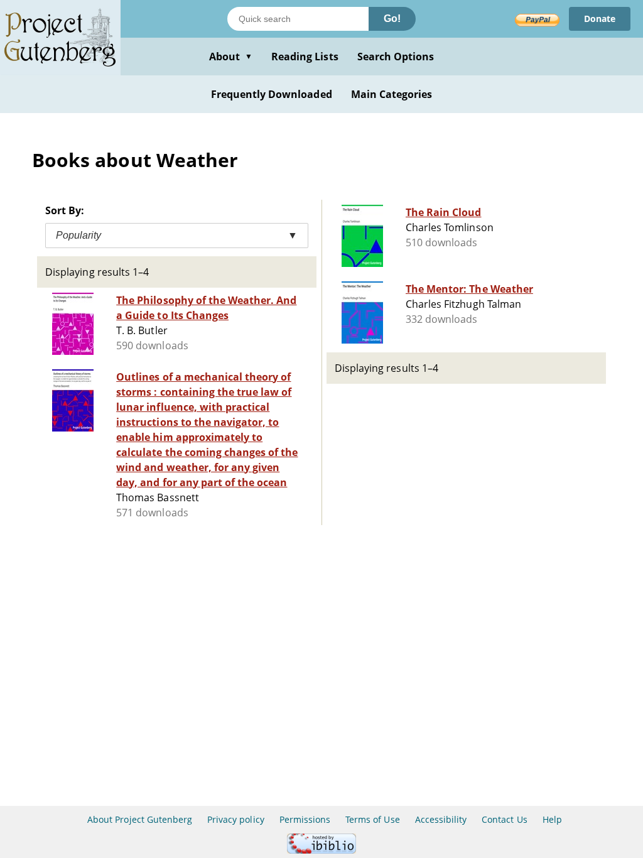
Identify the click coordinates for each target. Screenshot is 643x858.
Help (552, 819)
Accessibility (441, 819)
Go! (392, 18)
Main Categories (392, 94)
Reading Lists (304, 56)
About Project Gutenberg (139, 819)
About (230, 56)
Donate (599, 18)
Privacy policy (235, 819)
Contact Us (504, 819)
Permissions (304, 819)
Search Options (396, 56)
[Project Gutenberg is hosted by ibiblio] (321, 850)
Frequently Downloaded (271, 94)
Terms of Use (372, 819)
